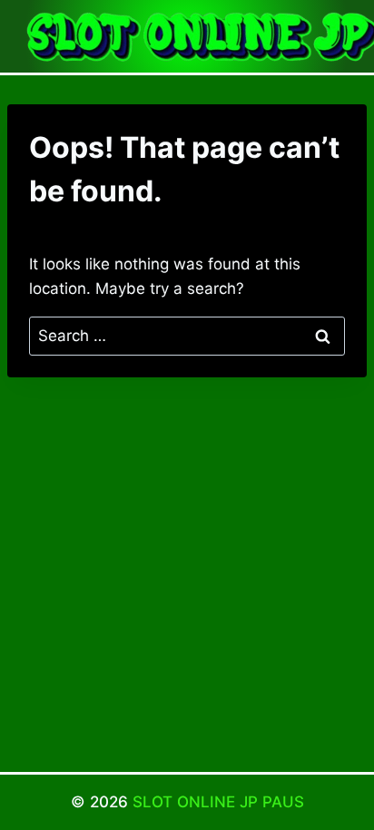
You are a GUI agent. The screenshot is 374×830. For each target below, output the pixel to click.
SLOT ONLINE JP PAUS (218, 802)
